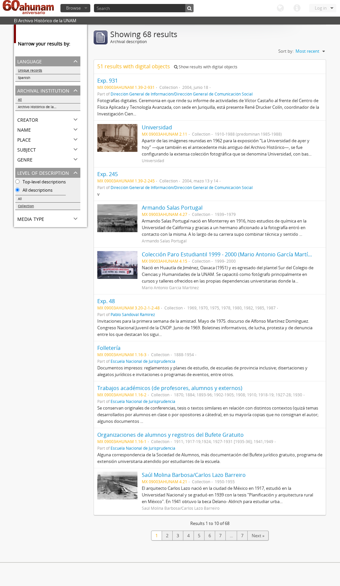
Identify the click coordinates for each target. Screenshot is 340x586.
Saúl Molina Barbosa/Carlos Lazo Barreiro (194, 475)
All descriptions (37, 190)
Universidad (157, 127)
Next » (258, 536)
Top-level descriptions (44, 182)
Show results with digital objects (207, 67)
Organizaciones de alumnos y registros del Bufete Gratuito (170, 434)
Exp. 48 (106, 301)
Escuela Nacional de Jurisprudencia (143, 361)
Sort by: (286, 51)
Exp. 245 (107, 174)
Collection (26, 206)
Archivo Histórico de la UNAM (41, 106)
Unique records (30, 70)
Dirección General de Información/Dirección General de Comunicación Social (182, 94)
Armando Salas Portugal (172, 207)
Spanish (24, 77)
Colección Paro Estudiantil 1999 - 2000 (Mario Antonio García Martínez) (230, 254)
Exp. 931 (107, 80)
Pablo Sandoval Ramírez (133, 314)
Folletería (109, 348)
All (20, 99)
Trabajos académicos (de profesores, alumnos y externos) (169, 388)
